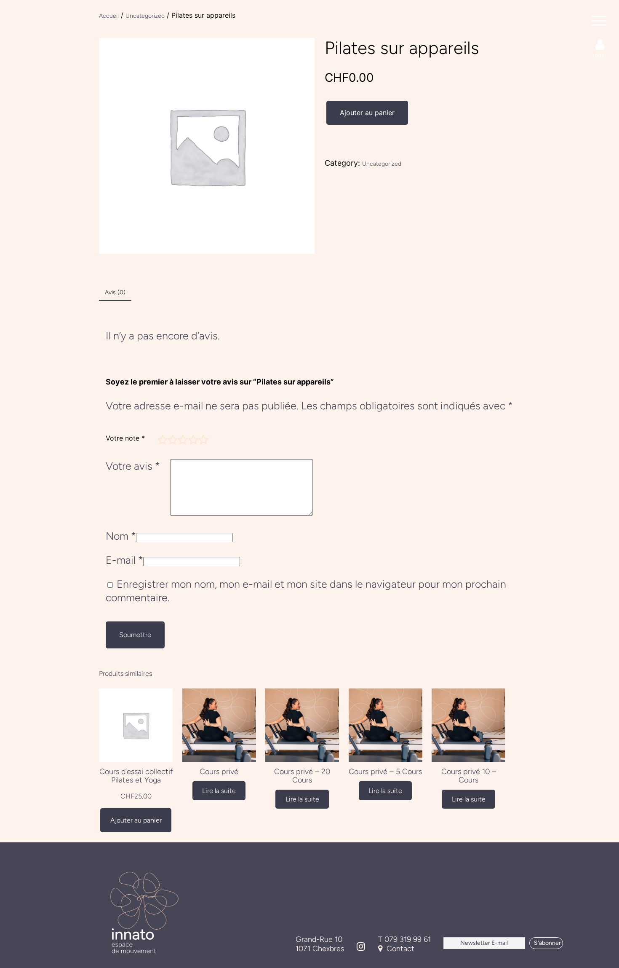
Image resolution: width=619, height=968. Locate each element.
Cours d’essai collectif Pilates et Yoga (136, 775)
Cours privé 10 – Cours (468, 775)
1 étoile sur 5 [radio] (161, 438)
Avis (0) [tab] (115, 292)
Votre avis (133, 466)
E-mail (124, 560)
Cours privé (219, 771)
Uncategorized (381, 163)
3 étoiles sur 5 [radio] (181, 438)
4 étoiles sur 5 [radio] (192, 438)
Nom (121, 536)
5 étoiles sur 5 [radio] (202, 438)
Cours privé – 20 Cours (302, 775)
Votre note (125, 438)
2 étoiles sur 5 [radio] (171, 438)
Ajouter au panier (367, 112)
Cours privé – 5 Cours (385, 771)
